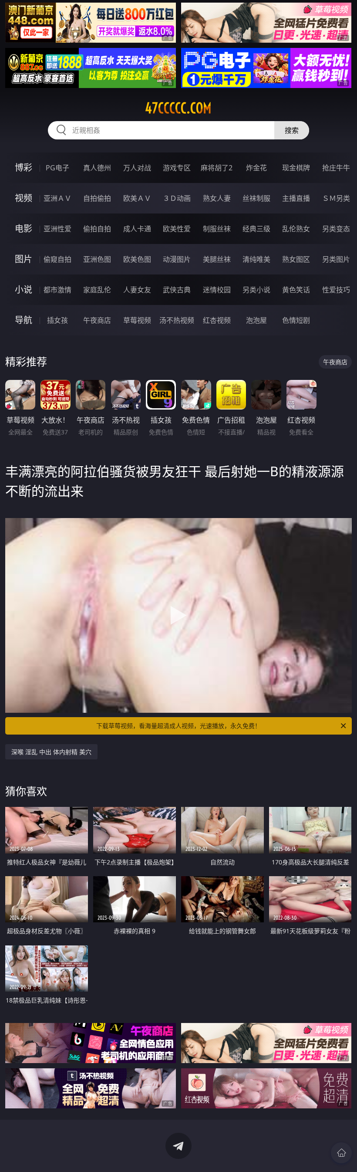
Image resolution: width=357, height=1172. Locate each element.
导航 (23, 320)
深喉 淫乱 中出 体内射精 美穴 (51, 752)
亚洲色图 (97, 259)
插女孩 (57, 320)
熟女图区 (296, 259)
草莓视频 (137, 320)
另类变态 (336, 229)
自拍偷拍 (97, 198)
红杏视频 (217, 320)
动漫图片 (177, 259)
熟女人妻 (217, 198)
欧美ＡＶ (137, 198)
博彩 (23, 167)
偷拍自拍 (97, 229)
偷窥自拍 (57, 259)
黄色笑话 (296, 290)
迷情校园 (217, 290)
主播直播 (296, 198)
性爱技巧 (336, 290)
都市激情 (57, 290)
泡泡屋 (256, 320)
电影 (23, 228)
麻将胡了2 (216, 168)
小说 (23, 289)
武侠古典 (177, 290)
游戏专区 (177, 168)
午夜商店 (97, 320)
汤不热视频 (176, 320)
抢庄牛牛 (336, 168)
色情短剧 (296, 320)
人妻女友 (137, 290)
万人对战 (137, 168)
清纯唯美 (256, 259)
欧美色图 (137, 259)
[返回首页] (341, 1152)
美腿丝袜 (217, 259)
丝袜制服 (256, 198)
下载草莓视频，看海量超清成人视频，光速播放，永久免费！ (178, 725)
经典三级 (256, 229)
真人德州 (97, 168)
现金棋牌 (296, 168)
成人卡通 (137, 229)
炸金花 (256, 168)
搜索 (292, 130)
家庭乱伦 (97, 290)
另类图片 (336, 259)
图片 (23, 259)
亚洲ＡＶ (57, 198)
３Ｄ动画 (177, 198)
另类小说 (256, 290)
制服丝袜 (217, 229)
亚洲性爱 (57, 229)
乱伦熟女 (296, 229)
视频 (23, 198)
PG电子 (57, 168)
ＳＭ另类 (336, 198)
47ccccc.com (178, 108)
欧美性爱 (177, 229)
